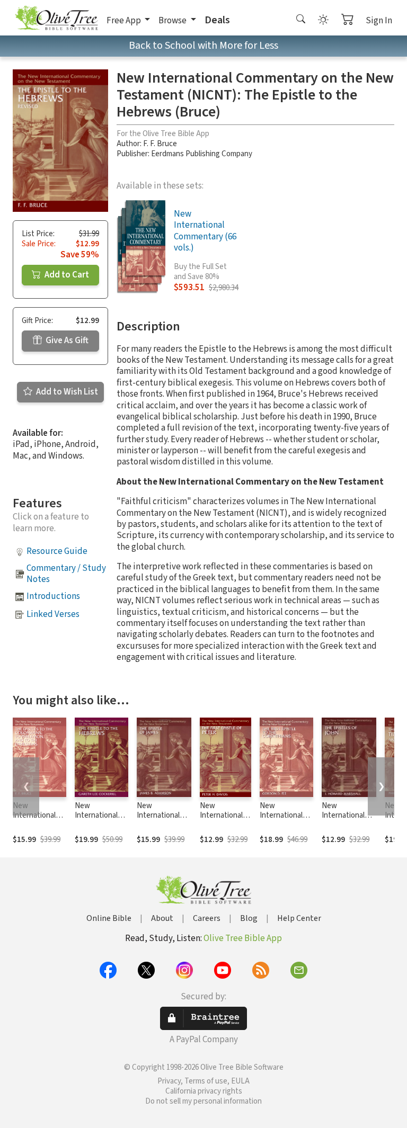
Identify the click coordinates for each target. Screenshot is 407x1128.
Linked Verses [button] (52, 614)
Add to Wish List (66, 392)
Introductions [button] (53, 596)
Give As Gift (66, 340)
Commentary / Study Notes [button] (66, 574)
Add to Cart (66, 274)
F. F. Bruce (160, 143)
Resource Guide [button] (56, 551)
